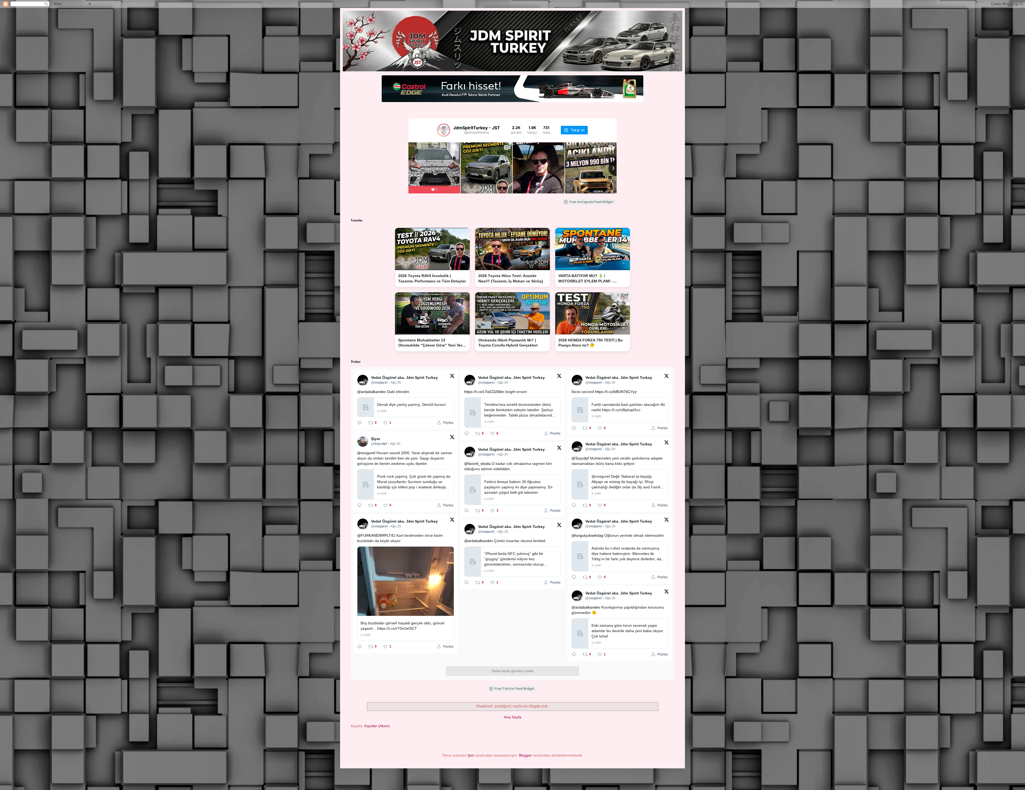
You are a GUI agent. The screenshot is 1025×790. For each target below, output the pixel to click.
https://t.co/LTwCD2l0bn (484, 392)
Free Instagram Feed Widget (591, 202)
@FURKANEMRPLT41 (376, 535)
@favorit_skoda (477, 463)
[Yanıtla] (359, 422)
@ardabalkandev (371, 392)
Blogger (525, 755)
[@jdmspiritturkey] (443, 130)
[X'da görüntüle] (452, 377)
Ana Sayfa (512, 717)
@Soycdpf (580, 458)
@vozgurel (366, 453)
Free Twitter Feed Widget (514, 689)
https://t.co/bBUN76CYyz (616, 392)
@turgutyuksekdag (587, 535)
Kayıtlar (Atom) (377, 726)
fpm (471, 755)
